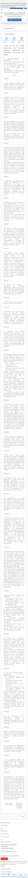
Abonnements (4, 825)
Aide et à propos (5, 833)
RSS (2, 828)
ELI (1, 839)
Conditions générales (6, 869)
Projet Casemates (5, 836)
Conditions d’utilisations (6, 871)
